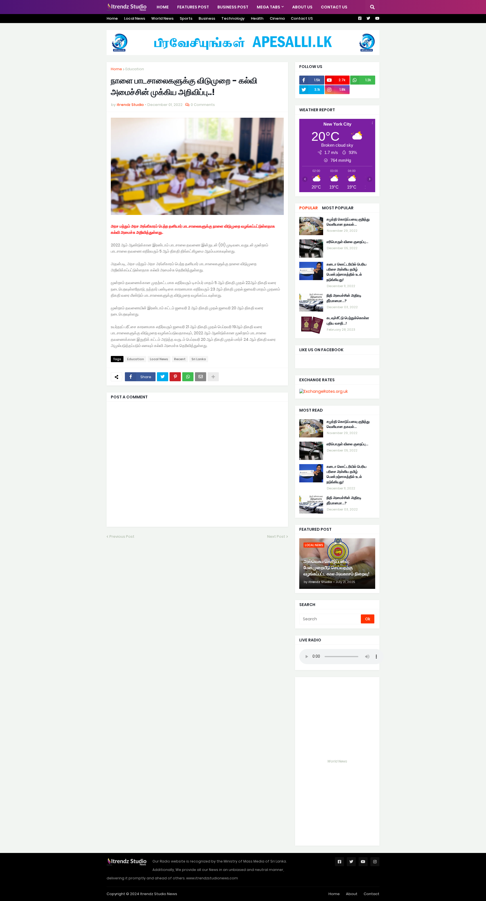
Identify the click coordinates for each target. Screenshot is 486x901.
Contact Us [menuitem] (334, 7)
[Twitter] (162, 376)
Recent (180, 359)
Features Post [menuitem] (193, 7)
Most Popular (338, 208)
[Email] (200, 376)
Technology (233, 18)
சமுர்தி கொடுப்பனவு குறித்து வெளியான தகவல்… (348, 222)
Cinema (277, 18)
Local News (134, 18)
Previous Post (121, 536)
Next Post (276, 536)
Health (257, 18)
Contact (371, 894)
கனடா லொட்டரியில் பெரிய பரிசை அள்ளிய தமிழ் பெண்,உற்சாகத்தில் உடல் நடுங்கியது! (346, 272)
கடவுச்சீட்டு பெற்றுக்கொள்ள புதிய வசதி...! (348, 321)
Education (134, 69)
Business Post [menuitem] (232, 7)
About (351, 894)
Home (112, 18)
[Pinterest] (175, 376)
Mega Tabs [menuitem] (268, 7)
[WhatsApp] (188, 376)
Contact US (302, 18)
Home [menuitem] (163, 7)
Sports (186, 18)
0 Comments (203, 104)
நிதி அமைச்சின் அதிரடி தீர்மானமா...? (344, 298)
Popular (308, 208)
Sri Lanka (199, 359)
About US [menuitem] (302, 7)
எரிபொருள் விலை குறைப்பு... (347, 241)
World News (162, 18)
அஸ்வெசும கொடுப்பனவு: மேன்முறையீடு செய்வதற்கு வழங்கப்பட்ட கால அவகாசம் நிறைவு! (336, 568)
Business (207, 18)
